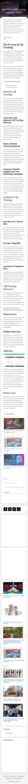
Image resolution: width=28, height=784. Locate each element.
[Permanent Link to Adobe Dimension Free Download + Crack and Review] (14, 437)
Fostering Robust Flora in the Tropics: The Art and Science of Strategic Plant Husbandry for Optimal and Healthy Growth (13, 641)
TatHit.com (17, 781)
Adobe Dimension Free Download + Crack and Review (13, 661)
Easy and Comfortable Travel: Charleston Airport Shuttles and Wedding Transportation (13, 720)
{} (18, 487)
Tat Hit (6, 3)
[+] (20, 487)
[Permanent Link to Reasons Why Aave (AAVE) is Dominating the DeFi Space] (14, 455)
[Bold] (4, 487)
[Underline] (7, 487)
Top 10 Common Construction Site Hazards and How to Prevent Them (12, 699)
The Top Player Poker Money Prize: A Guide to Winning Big (14, 596)
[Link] (17, 487)
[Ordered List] (10, 487)
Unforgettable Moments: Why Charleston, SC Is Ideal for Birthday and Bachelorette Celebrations (13, 681)
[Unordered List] (12, 487)
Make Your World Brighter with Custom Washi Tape (13, 622)
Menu (24, 2)
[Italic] (6, 487)
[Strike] (9, 487)
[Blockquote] (14, 487)
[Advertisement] (14, 531)
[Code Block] (15, 487)
